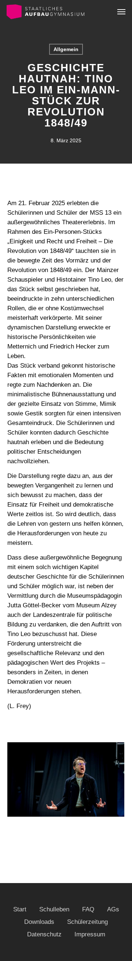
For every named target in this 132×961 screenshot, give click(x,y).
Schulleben (54, 909)
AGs (113, 909)
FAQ (88, 909)
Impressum (89, 934)
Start (19, 909)
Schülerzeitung (87, 921)
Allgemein (66, 49)
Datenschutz (44, 934)
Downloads (39, 921)
